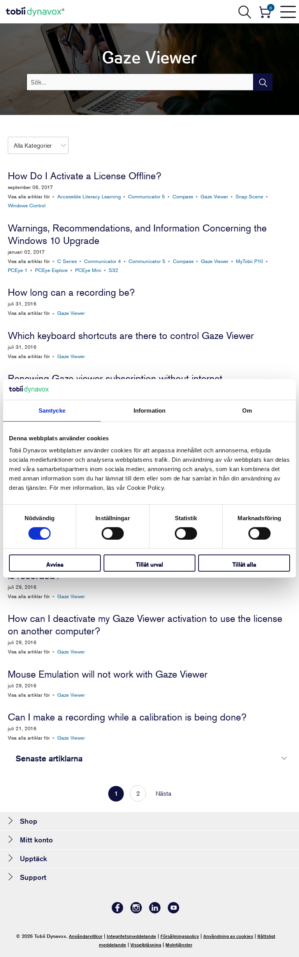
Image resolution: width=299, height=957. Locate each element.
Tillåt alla (244, 564)
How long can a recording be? (71, 292)
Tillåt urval (149, 564)
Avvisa (54, 564)
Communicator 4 (102, 261)
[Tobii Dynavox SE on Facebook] (117, 911)
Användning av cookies (228, 936)
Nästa (163, 793)
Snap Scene (249, 196)
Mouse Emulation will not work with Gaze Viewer (108, 674)
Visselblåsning (145, 945)
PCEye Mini (88, 270)
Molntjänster (178, 945)
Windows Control (27, 205)
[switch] (113, 533)
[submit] (263, 82)
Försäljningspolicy (179, 936)
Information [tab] (149, 410)
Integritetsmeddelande (131, 936)
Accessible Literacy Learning (89, 196)
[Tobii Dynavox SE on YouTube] (173, 911)
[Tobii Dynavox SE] (35, 11)
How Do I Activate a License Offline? (84, 176)
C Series (67, 261)
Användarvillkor (85, 936)
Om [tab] (247, 410)
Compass (182, 196)
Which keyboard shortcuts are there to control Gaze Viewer (131, 335)
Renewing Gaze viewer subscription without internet (115, 378)
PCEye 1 (18, 270)
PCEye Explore (51, 270)
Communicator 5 (146, 196)
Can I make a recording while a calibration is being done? (127, 717)
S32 (113, 270)
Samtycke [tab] (52, 410)
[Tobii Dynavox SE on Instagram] (136, 911)
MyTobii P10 (249, 261)
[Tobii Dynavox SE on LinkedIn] (155, 911)
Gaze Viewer (214, 196)
